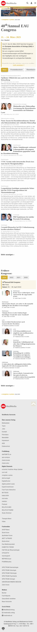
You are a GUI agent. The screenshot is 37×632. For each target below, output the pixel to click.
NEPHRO (6, 559)
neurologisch (6, 556)
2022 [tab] (11, 277)
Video (3, 521)
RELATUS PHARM (7, 510)
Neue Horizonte (7, 601)
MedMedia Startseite (8, 415)
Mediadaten (5, 423)
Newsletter (5, 437)
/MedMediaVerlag (9, 610)
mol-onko (5, 498)
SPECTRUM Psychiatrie (9, 576)
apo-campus (6, 457)
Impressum (5, 440)
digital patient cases (8, 484)
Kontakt (4, 432)
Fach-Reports (6, 596)
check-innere (6, 460)
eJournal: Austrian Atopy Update (12, 469)
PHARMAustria (6, 562)
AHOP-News (6, 530)
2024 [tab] (4, 277)
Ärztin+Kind (5, 541)
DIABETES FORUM (8, 547)
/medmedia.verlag (9, 612)
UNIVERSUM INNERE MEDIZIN (11, 582)
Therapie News (6, 518)
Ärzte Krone (5, 532)
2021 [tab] (18, 277)
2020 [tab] (26, 277)
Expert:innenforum (8, 487)
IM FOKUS (5, 492)
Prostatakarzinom (16, 70)
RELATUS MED (6, 507)
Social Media (6, 606)
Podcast (4, 504)
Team (3, 426)
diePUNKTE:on (6, 454)
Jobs (3, 429)
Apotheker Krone (7, 535)
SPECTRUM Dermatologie (10, 567)
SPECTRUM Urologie (8, 579)
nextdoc (4, 501)
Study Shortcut (6, 513)
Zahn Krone (5, 585)
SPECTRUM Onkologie (9, 570)
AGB (3, 443)
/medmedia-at (7, 615)
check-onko (5, 463)
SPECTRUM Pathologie (9, 573)
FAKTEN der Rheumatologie (10, 550)
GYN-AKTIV (5, 553)
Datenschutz (6, 446)
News (4, 70)
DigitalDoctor (6, 481)
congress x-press (7, 475)
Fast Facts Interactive (8, 490)
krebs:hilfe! (5, 495)
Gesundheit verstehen (9, 599)
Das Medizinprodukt (8, 544)
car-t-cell (4, 472)
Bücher (4, 593)
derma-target (6, 478)
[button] (3, 628)
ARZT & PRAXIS (7, 538)
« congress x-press (8, 19)
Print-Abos (5, 434)
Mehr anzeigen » (7, 255)
